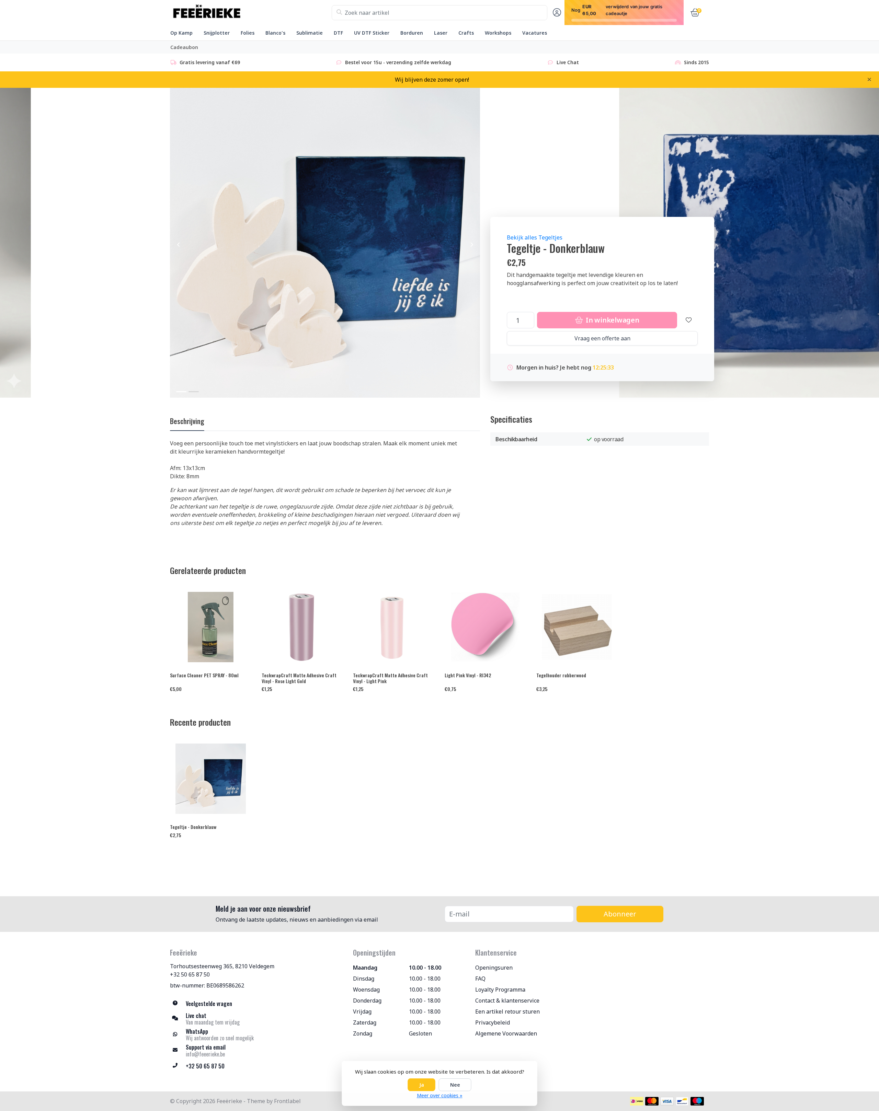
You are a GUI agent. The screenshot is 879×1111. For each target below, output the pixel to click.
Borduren (411, 33)
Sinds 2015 (696, 62)
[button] (555, 12)
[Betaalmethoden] (636, 1101)
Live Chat (568, 62)
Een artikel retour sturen (507, 1011)
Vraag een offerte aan (602, 338)
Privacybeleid (492, 1022)
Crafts (466, 33)
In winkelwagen (611, 320)
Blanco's (275, 33)
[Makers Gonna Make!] (251, 13)
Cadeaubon (184, 47)
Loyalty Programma (500, 989)
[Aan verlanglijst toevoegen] (689, 320)
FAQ (480, 978)
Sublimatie (309, 33)
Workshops (498, 33)
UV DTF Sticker (371, 33)
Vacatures (534, 33)
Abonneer (620, 914)
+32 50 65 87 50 (190, 974)
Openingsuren (494, 967)
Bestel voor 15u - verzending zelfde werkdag (398, 62)
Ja (421, 1084)
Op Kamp (181, 33)
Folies (247, 33)
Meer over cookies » (440, 1095)
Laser (440, 33)
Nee (455, 1084)
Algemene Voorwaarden (506, 1033)
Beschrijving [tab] (187, 421)
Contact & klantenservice (507, 1000)
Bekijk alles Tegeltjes (534, 237)
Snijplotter (217, 33)
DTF (338, 33)
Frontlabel (287, 1101)
